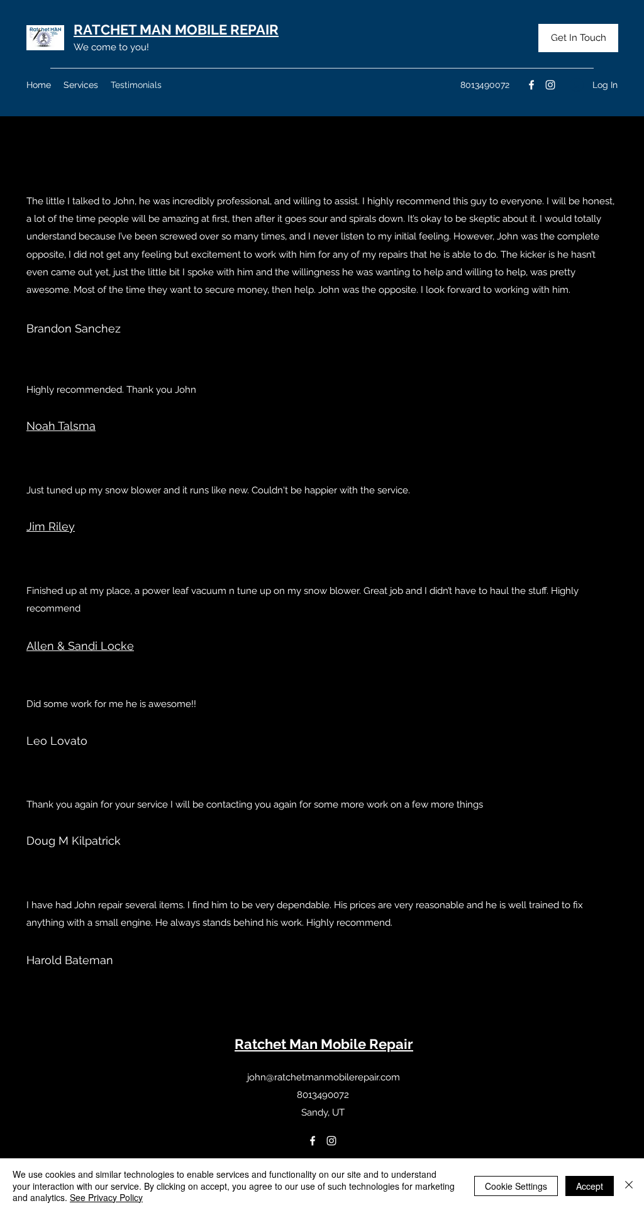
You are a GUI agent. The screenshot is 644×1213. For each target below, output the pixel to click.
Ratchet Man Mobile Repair (324, 1044)
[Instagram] (550, 85)
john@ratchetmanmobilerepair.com (323, 1077)
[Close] (628, 1185)
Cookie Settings (516, 1186)
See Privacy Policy (106, 1197)
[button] (578, 38)
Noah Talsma (61, 425)
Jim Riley (50, 526)
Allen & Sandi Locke (80, 645)
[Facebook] (531, 85)
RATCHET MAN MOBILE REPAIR (176, 29)
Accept (589, 1186)
